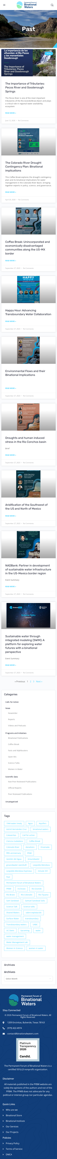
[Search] (52, 5)
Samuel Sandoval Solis (35, 900)
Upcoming (24, 930)
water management (15, 936)
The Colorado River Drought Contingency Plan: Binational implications (24, 166)
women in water (36, 948)
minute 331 (43, 871)
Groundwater (34, 859)
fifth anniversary (13, 853)
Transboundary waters (16, 924)
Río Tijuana (43, 894)
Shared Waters (12, 912)
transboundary (31, 918)
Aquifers (42, 823)
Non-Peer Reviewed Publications (22, 781)
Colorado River (12, 847)
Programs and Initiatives (16, 733)
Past (8, 877)
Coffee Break (13, 744)
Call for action (28, 835)
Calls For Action (12, 702)
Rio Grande (37, 888)
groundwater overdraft (16, 865)
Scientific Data (11, 776)
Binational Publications (18, 738)
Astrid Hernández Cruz (16, 829)
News (7, 708)
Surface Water (12, 918)
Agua (30, 823)
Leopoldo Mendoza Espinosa (19, 871)
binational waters (40, 829)
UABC (35, 924)
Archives (9, 972)
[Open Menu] (4, 4)
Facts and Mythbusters (18, 750)
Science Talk (11, 906)
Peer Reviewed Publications (20, 794)
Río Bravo (10, 894)
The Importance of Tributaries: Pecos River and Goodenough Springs (25, 87)
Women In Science (14, 948)
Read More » (10, 113)
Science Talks (14, 763)
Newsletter (12, 713)
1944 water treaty (14, 823)
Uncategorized (11, 801)
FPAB (29, 853)
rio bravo (21, 888)
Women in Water (15, 769)
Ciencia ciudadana (14, 841)
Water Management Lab (17, 942)
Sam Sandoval (12, 900)
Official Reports (14, 788)
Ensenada (45, 847)
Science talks (29, 906)
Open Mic (12, 756)
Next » (39, 681)
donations (30, 847)
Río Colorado (26, 894)
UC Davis (10, 930)
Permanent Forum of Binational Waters (23, 882)
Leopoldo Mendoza (41, 865)
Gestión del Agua (13, 859)
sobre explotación (33, 912)
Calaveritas (11, 835)
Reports (11, 719)
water (38, 930)
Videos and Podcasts (17, 725)
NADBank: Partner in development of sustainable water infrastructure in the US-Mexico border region (28, 569)
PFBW (8, 888)
